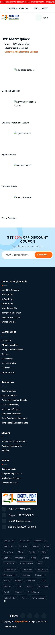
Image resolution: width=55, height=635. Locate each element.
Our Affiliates (9, 563)
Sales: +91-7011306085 (20, 509)
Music (20, 552)
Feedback (6, 368)
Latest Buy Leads (9, 395)
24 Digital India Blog (10, 345)
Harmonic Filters (9, 186)
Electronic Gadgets (11, 91)
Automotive (20, 558)
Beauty (36, 546)
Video (40, 563)
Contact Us (6, 340)
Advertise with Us (9, 308)
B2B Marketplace (21, 44)
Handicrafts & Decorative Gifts (15, 423)
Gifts (44, 552)
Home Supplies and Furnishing (14, 418)
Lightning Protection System (15, 122)
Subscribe (42, 254)
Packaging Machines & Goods (14, 400)
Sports (7, 558)
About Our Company (10, 290)
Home (6, 44)
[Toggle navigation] (52, 27)
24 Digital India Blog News (12, 350)
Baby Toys (8, 552)
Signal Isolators (9, 154)
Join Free (5, 450)
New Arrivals (24, 541)
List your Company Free (12, 474)
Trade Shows (7, 359)
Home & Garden (10, 569)
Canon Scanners (9, 218)
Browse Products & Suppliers (14, 441)
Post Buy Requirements (12, 446)
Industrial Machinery (10, 405)
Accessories (40, 541)
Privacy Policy (7, 295)
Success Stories (9, 363)
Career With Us (8, 372)
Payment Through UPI (11, 317)
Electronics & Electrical (16, 48)
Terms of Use (7, 304)
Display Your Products (11, 478)
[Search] (46, 26)
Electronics (8, 546)
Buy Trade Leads (9, 469)
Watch (33, 558)
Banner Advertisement (11, 313)
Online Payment (8, 322)
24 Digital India (20, 621)
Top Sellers (8, 541)
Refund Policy (7, 299)
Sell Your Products (9, 483)
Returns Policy (26, 563)
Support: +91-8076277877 (21, 515)
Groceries (23, 546)
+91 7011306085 (41, 8)
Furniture (33, 552)
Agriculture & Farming (11, 409)
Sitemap (5, 354)
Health (47, 546)
